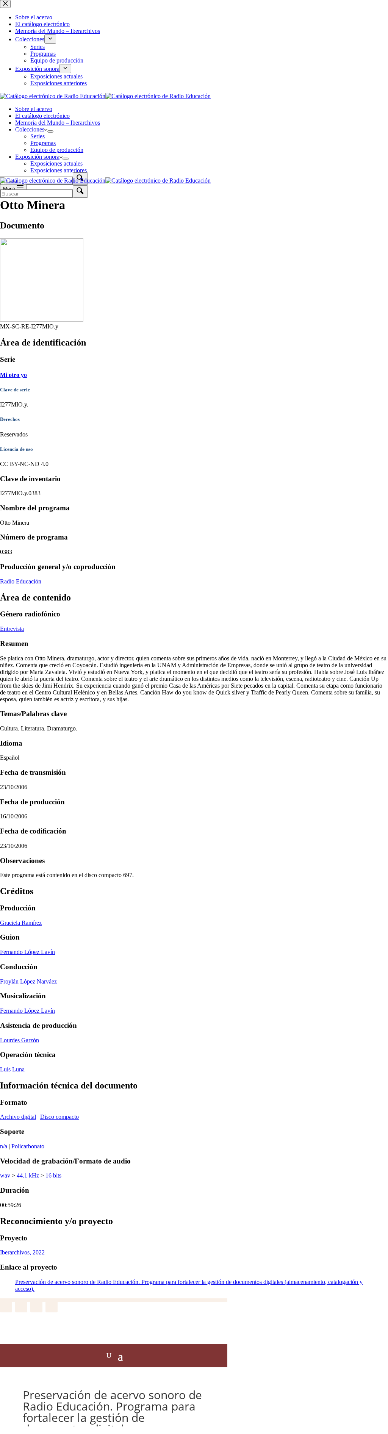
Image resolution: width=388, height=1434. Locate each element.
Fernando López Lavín (27, 952)
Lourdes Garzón (19, 1040)
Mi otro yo (13, 375)
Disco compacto (59, 1116)
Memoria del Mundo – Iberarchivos (57, 122)
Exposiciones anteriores (58, 170)
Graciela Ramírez (21, 923)
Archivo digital (18, 1116)
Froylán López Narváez (28, 981)
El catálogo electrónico (42, 116)
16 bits (53, 1175)
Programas (43, 143)
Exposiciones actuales (56, 163)
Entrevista (12, 629)
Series (37, 136)
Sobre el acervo (33, 109)
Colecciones (29, 129)
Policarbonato (27, 1146)
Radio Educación (20, 581)
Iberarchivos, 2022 (22, 1252)
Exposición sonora (37, 156)
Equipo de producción (56, 150)
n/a (3, 1146)
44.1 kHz (28, 1175)
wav (5, 1175)
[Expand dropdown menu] (50, 131)
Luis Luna (12, 1069)
